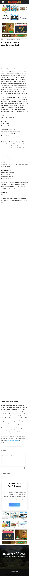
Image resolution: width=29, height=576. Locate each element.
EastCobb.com (4, 47)
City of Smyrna (23, 11)
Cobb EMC (14, 11)
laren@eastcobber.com (12, 440)
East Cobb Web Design (14, 21)
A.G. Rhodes (23, 527)
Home (2, 39)
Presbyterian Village (5, 518)
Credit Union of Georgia (5, 12)
